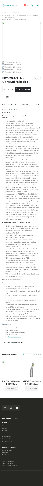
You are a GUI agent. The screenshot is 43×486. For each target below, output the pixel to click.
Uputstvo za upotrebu (13, 337)
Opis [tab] (7, 97)
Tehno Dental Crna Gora (9, 465)
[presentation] (5, 41)
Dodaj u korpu (24, 89)
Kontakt (4, 428)
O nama (4, 426)
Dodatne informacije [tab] (14, 342)
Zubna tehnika (6, 439)
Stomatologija (6, 436)
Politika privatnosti (8, 455)
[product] (11, 370)
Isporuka (5, 452)
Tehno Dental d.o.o (8, 461)
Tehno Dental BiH (7, 463)
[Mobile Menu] (38, 5)
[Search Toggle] (32, 5)
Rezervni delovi (7, 441)
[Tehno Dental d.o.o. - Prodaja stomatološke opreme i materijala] (10, 5)
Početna (4, 430)
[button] (23, 354)
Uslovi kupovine (7, 450)
